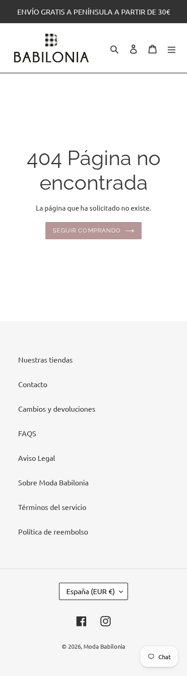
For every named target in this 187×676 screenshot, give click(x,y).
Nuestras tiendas (45, 359)
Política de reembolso (53, 531)
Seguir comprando (87, 230)
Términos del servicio (52, 506)
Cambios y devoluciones (56, 408)
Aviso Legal (36, 457)
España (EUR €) (90, 590)
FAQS (27, 433)
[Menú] (171, 48)
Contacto (32, 383)
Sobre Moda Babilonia (53, 482)
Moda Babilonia (104, 646)
